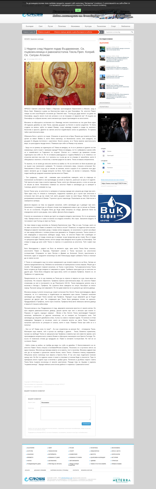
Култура (88, 26)
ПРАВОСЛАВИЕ (117, 464)
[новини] (32, 14)
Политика (62, 26)
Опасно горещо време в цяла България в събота (73, 32)
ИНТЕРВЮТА (52, 454)
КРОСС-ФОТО (116, 451)
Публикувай (86, 423)
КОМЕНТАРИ (73, 454)
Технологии (101, 26)
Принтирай (110, 155)
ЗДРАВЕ (93, 460)
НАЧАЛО (27, 39)
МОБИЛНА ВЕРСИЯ (86, 470)
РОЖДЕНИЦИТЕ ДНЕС (34, 464)
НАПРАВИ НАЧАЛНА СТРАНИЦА (59, 470)
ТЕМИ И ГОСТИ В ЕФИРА (98, 464)
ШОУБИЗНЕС (52, 460)
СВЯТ (50, 447)
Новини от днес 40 (29, 32)
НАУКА (29, 460)
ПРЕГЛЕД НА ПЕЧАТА (55, 464)
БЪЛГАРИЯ (30, 447)
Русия (50, 26)
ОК (78, 10)
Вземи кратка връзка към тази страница (112, 179)
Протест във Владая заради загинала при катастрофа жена (118, 49)
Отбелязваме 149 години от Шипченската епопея (115, 77)
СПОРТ (71, 451)
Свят (41, 26)
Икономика (75, 26)
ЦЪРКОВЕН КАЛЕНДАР (98, 457)
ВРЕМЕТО (30, 457)
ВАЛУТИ (93, 454)
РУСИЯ (71, 447)
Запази (109, 151)
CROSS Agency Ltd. (66, 477)
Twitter (109, 163)
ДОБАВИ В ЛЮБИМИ (40, 470)
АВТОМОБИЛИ (74, 460)
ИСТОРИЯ (115, 457)
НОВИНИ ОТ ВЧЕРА (75, 457)
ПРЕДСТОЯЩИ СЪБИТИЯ (73, 464)
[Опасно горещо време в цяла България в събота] (101, 32)
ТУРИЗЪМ (115, 460)
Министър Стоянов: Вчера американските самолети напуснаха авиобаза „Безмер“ (117, 87)
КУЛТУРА (30, 451)
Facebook (110, 167)
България (29, 26)
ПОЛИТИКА (94, 447)
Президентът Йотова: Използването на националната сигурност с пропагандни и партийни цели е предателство (117, 96)
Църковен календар (37, 39)
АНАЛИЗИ (30, 454)
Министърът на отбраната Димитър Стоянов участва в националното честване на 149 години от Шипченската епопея (117, 59)
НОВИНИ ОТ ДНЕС (54, 457)
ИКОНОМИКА (116, 447)
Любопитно (125, 26)
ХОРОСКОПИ (116, 454)
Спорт (113, 26)
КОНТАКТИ (76, 470)
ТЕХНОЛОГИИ (52, 451)
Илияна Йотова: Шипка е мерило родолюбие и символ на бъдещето (117, 68)
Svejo (108, 172)
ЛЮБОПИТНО (95, 451)
